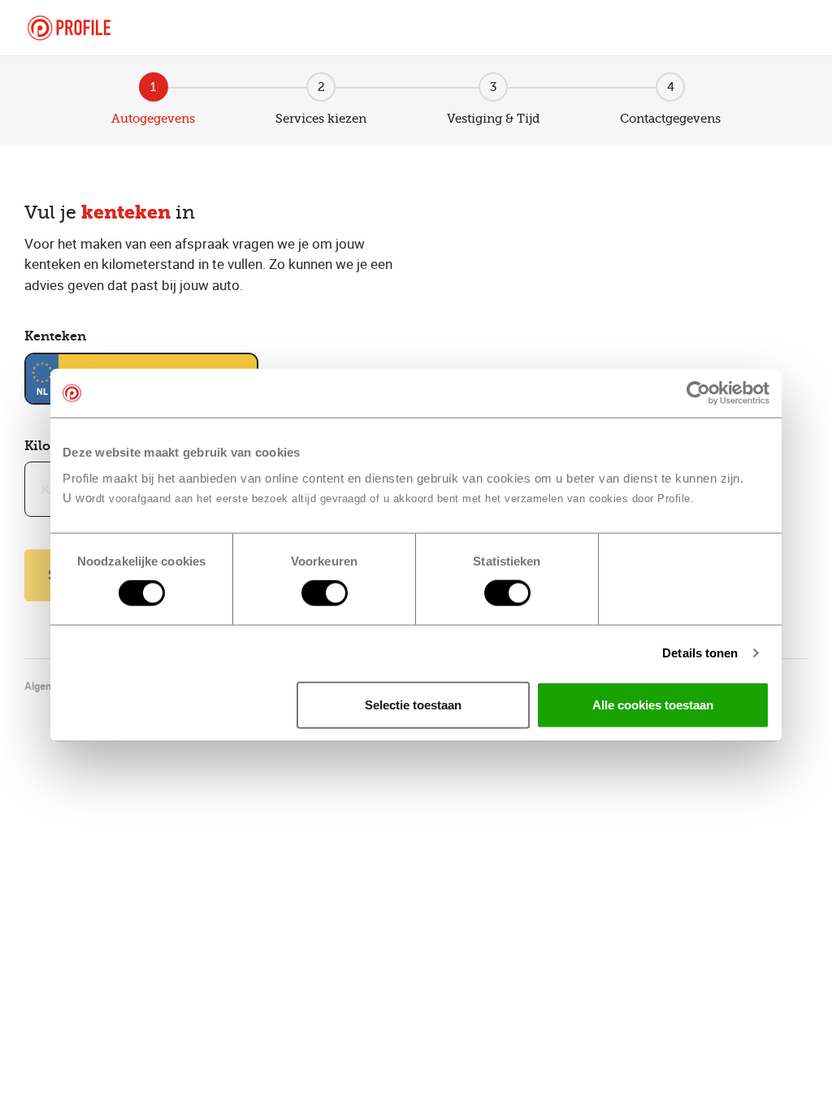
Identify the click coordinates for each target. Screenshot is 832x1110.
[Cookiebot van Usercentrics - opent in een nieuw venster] (698, 393)
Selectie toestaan (413, 704)
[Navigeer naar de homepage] (69, 28)
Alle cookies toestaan (652, 704)
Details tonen (700, 653)
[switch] (324, 593)
